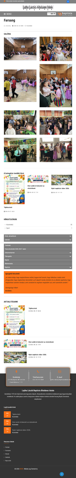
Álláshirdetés (9, 264)
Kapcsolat (8, 460)
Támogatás (8, 256)
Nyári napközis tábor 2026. (38, 355)
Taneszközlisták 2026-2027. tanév (15, 249)
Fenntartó (8, 450)
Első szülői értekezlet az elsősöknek (41, 342)
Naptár (7, 260)
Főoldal (7, 447)
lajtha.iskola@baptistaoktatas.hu (60, 380)
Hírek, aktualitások (10, 236)
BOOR (21, 469)
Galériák (7, 240)
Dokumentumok (10, 253)
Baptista (7, 267)
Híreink (7, 454)
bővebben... (8, 291)
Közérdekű (9, 225)
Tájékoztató (33, 308)
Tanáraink (8, 245)
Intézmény (8, 26)
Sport (8, 228)
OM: (51, 14)
